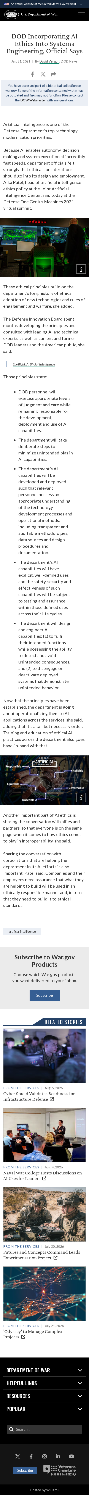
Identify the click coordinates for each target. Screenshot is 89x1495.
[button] (81, 14)
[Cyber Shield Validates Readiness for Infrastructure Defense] (44, 1065)
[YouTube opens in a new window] (71, 1456)
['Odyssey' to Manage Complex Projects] (44, 1303)
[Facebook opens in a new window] (31, 1456)
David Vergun (49, 61)
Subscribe (44, 995)
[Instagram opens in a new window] (44, 1456)
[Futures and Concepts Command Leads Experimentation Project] (44, 1223)
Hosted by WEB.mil (44, 1490)
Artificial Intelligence (22, 931)
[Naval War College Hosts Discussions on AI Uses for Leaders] (44, 1144)
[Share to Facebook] (33, 75)
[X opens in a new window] (17, 1456)
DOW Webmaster (33, 100)
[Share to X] (43, 75)
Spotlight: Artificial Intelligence (34, 364)
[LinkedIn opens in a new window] (57, 1456)
